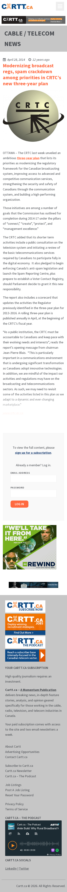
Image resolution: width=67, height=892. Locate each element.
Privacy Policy (14, 804)
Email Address (20, 472)
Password (17, 487)
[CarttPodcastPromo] (25, 642)
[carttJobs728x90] (33, 20)
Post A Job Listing (17, 790)
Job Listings (13, 785)
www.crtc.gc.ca (13, 413)
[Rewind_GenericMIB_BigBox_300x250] (29, 547)
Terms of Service (16, 809)
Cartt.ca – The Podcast (20, 776)
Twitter (24, 868)
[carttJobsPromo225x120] (25, 624)
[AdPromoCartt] (25, 655)
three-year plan (28, 158)
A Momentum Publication (38, 690)
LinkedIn (11, 868)
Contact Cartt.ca (16, 757)
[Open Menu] (60, 6)
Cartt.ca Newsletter (18, 771)
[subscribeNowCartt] (25, 606)
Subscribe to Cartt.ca (19, 766)
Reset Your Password (19, 795)
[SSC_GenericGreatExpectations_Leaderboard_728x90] (33, 585)
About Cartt (13, 746)
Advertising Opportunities (22, 752)
